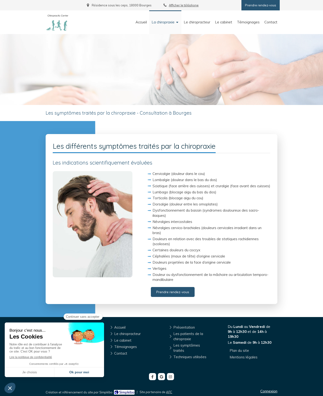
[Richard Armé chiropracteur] (57, 29)
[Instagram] (170, 376)
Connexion (268, 391)
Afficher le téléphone (184, 5)
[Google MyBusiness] (161, 376)
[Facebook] (152, 376)
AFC (169, 392)
